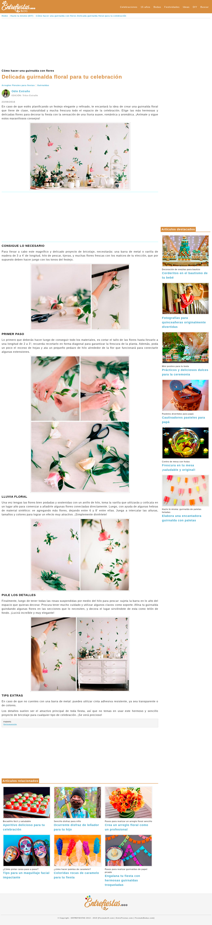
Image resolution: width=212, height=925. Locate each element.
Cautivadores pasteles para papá (183, 418)
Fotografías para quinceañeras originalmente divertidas (184, 322)
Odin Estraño (21, 91)
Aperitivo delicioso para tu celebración (24, 825)
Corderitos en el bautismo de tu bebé (185, 273)
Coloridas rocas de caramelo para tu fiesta (76, 873)
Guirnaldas (43, 85)
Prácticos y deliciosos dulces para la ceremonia (185, 370)
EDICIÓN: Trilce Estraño (25, 95)
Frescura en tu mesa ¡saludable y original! (178, 466)
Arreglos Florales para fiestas (18, 85)
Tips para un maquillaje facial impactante (26, 873)
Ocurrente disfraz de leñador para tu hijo (76, 825)
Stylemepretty (10, 724)
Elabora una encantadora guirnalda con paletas (181, 515)
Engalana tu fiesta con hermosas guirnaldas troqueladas (126, 877)
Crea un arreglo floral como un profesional (128, 825)
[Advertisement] (80, 43)
